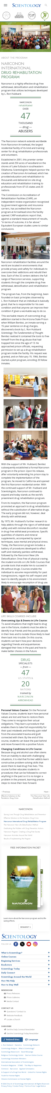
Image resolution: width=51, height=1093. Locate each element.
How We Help (8, 980)
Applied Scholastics (26, 1069)
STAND (20, 1065)
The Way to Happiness (33, 1065)
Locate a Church (13, 1019)
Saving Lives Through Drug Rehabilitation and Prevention (25, 814)
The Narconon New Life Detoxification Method (40, 797)
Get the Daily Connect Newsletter (20, 1029)
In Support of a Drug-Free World (13, 1072)
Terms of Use (30, 1086)
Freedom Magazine (8, 1065)
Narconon (14, 1069)
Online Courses (8, 956)
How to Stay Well (9, 984)
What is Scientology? (11, 952)
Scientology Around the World (16, 976)
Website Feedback (14, 1015)
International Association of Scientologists (17, 1062)
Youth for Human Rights (10, 1075)
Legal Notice (41, 1086)
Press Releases (13, 993)
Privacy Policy (6, 1086)
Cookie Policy (18, 1086)
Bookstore (6, 964)
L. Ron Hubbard (7, 1045)
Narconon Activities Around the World (18, 835)
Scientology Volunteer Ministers (13, 1058)
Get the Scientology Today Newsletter (22, 1033)
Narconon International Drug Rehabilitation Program (25, 821)
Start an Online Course (33, 1055)
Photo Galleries (13, 997)
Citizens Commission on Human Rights (16, 1079)
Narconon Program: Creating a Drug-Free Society (22, 831)
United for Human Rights (37, 1072)
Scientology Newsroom (10, 1052)
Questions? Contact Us (16, 1011)
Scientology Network (31, 1045)
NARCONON (25, 809)
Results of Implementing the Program (17, 838)
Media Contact (12, 1001)
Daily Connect (8, 972)
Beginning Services (10, 960)
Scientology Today (10, 968)
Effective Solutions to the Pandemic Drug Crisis (10, 797)
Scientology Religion (9, 1048)
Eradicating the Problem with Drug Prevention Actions (23, 828)
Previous (6, 791)
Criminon (4, 1069)
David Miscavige (27, 1052)
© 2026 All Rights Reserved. (25, 1084)
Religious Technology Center (12, 1055)
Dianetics (18, 1045)
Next (46, 791)
